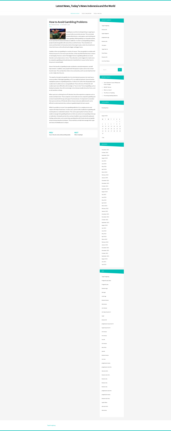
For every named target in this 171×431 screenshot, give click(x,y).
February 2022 (105, 242)
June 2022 (104, 230)
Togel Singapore (86, 13)
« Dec (103, 137)
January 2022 (105, 244)
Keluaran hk (104, 29)
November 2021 (105, 250)
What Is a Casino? (108, 90)
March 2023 (104, 205)
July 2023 (104, 194)
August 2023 (105, 191)
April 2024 (104, 169)
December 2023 (105, 180)
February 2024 (105, 174)
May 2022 (104, 233)
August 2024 (105, 158)
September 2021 (105, 256)
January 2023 (105, 211)
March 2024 (104, 172)
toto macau (104, 335)
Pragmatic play (105, 284)
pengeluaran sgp (105, 37)
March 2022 (104, 239)
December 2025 (105, 149)
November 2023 (105, 183)
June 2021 (104, 264)
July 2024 (104, 160)
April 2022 (104, 236)
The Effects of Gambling (109, 92)
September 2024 (105, 155)
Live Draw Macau (105, 61)
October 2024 (105, 152)
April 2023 (104, 202)
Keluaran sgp (105, 288)
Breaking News (75, 13)
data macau (104, 410)
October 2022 (105, 219)
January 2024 (105, 177)
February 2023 (105, 208)
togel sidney (104, 402)
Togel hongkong (51, 425)
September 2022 (105, 222)
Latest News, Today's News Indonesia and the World (85, 6)
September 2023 (105, 188)
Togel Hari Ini (98, 13)
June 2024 (104, 163)
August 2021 (105, 258)
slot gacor (104, 45)
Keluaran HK (104, 57)
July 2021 (104, 261)
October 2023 (105, 186)
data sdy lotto (105, 406)
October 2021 (105, 253)
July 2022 (104, 228)
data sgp (104, 292)
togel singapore (105, 33)
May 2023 (104, 200)
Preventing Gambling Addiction (111, 95)
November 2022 (105, 216)
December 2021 (105, 247)
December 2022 (105, 214)
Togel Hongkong (105, 25)
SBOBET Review (107, 87)
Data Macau (104, 53)
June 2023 (104, 197)
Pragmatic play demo (106, 280)
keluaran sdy (104, 41)
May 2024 (104, 166)
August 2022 (105, 225)
